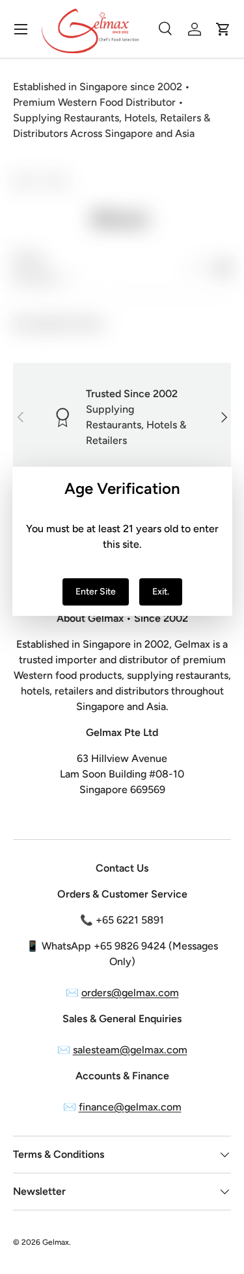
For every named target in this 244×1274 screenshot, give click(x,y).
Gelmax (55, 1242)
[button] (223, 29)
